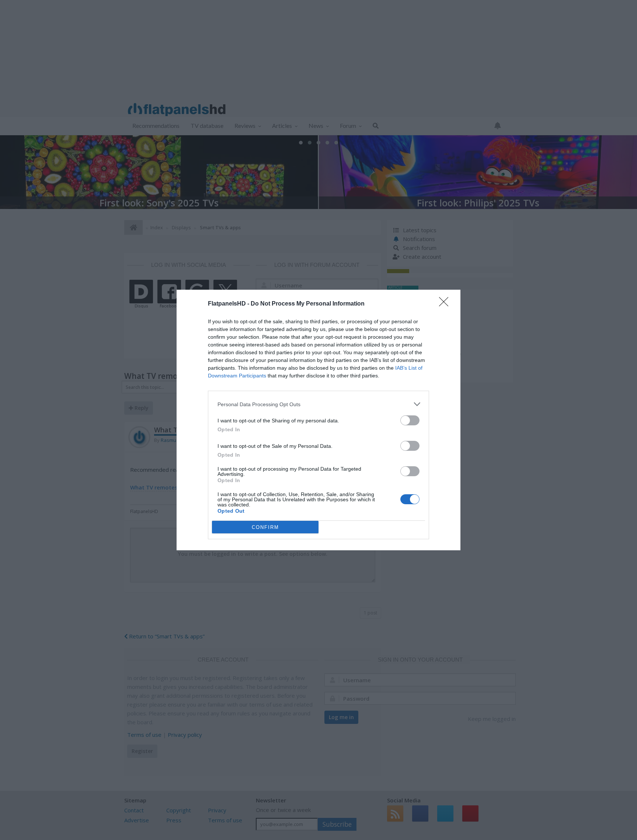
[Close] (446, 304)
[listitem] (318, 404)
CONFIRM (265, 527)
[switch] (410, 420)
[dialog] (318, 420)
